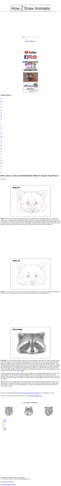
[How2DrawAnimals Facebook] (26, 58)
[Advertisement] (30, 24)
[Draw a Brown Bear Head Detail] (48, 417)
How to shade (20, 370)
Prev (5, 421)
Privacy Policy (4, 481)
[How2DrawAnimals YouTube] (30, 53)
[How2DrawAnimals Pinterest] (35, 58)
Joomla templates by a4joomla (8, 484)
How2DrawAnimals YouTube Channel (29, 393)
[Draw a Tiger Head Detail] (9, 417)
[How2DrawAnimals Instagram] (30, 58)
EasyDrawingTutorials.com (35, 395)
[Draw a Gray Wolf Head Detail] (29, 417)
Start (5, 420)
